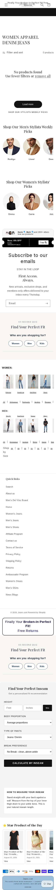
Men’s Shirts (12, 588)
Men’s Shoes (12, 527)
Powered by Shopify (37, 612)
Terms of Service (14, 547)
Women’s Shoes (14, 581)
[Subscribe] (47, 303)
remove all (43, 76)
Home (9, 507)
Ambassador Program (17, 574)
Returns (10, 568)
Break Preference (15, 745)
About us (10, 493)
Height (8, 702)
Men (29, 343)
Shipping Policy (13, 561)
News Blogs (12, 595)
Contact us (11, 541)
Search (9, 487)
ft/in (47, 708)
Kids (42, 343)
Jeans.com (22, 612)
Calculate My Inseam (28, 763)
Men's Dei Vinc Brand (17, 500)
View (6, 861)
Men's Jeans (12, 520)
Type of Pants (13, 731)
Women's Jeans (14, 514)
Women (15, 343)
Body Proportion (15, 716)
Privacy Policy (13, 554)
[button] (6, 4)
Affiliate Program (14, 534)
